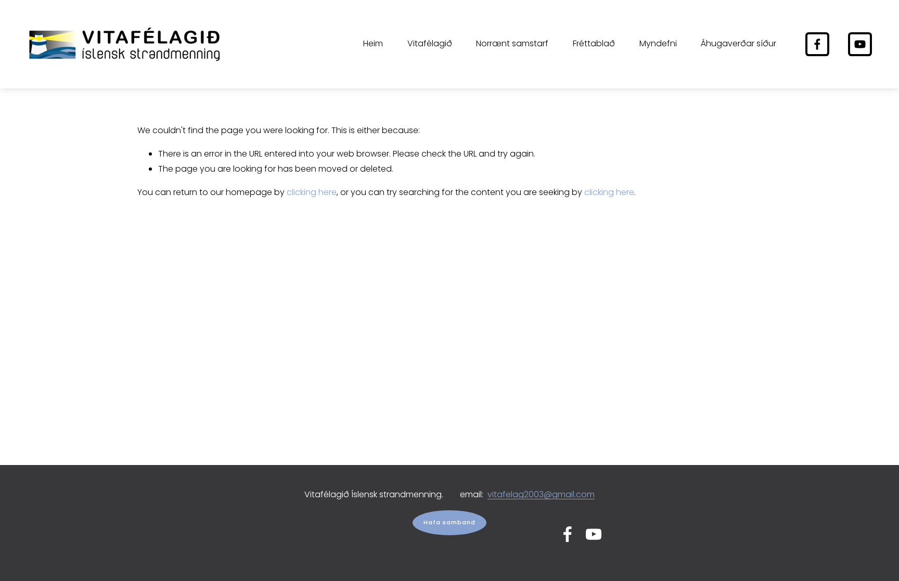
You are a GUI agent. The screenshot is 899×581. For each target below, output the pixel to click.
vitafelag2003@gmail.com (541, 494)
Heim (373, 43)
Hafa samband (449, 522)
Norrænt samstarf (512, 43)
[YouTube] (860, 44)
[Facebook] (817, 44)
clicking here (312, 192)
